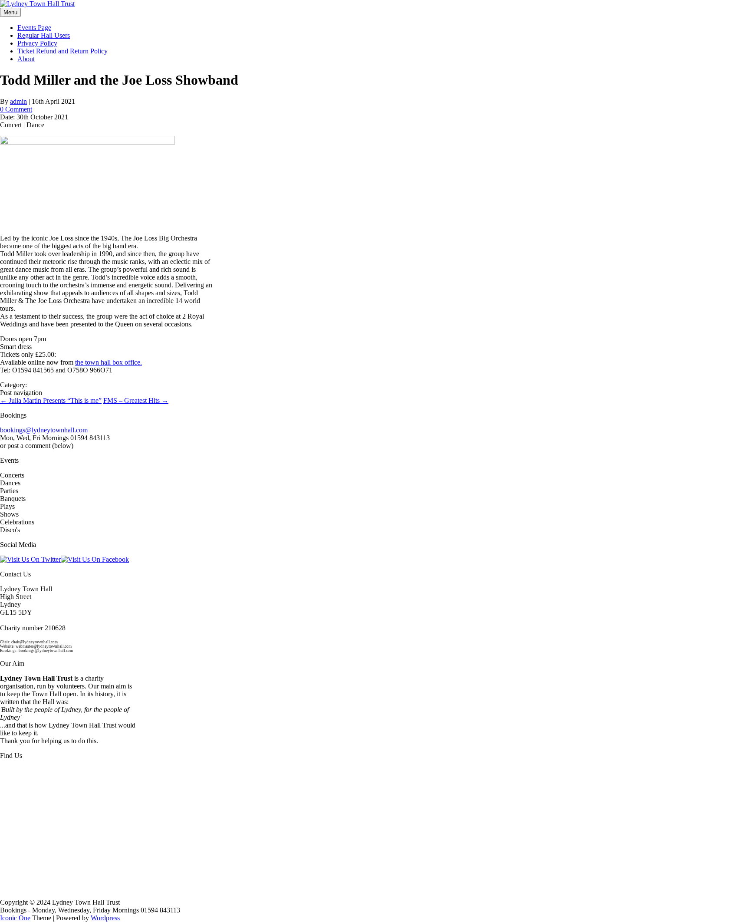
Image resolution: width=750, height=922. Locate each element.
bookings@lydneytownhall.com (44, 430)
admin (18, 101)
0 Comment (16, 109)
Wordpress (105, 918)
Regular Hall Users (43, 35)
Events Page (34, 27)
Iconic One (15, 918)
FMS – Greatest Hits (135, 400)
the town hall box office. (108, 362)
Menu (10, 12)
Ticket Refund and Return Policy (62, 51)
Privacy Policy (37, 43)
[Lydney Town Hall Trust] (37, 3)
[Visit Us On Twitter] (30, 559)
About (26, 59)
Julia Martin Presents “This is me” (51, 400)
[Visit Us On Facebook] (95, 559)
